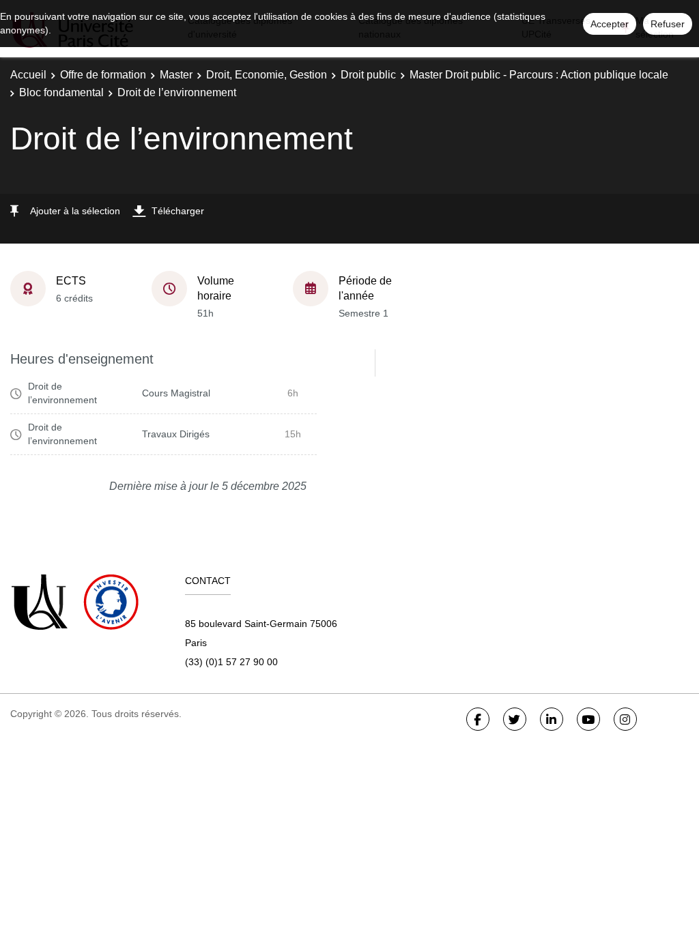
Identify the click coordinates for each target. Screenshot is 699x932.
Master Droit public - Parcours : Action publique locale (539, 75)
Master (176, 75)
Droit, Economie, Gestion (266, 75)
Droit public (368, 75)
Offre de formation (103, 75)
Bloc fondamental (61, 92)
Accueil (28, 75)
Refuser (668, 23)
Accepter (609, 23)
